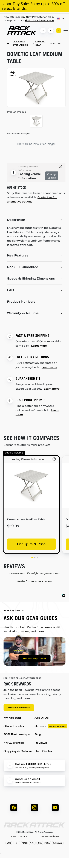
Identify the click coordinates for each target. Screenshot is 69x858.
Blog (37, 734)
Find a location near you (39, 20)
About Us (41, 718)
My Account (12, 718)
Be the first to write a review (34, 581)
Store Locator (14, 726)
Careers (50, 726)
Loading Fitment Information (28, 168)
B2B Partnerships (17, 734)
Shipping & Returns (18, 751)
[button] (34, 581)
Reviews (40, 743)
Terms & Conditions (50, 836)
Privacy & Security (19, 836)
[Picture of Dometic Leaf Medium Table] (36, 87)
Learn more (39, 345)
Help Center (43, 751)
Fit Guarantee (14, 743)
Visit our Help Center (34, 659)
